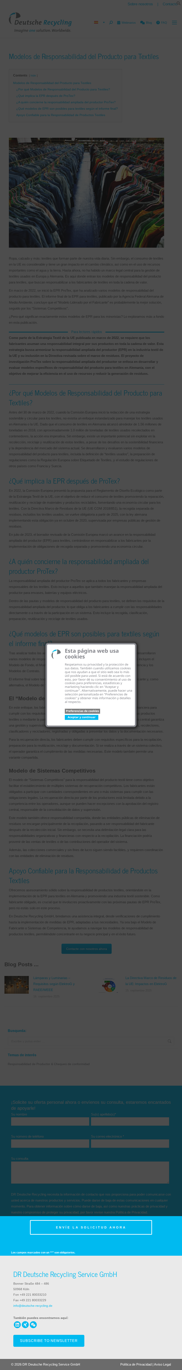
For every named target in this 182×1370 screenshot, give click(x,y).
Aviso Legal (162, 1364)
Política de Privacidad (136, 1364)
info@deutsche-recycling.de (32, 1305)
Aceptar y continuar (81, 717)
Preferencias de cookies (82, 711)
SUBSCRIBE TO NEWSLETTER (46, 1340)
